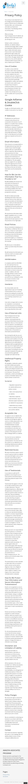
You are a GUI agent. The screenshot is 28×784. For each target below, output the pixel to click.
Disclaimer (5, 776)
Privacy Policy (6, 774)
